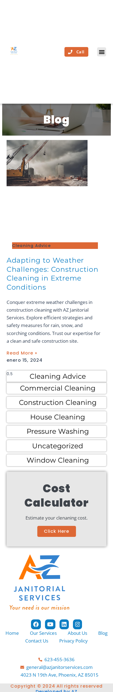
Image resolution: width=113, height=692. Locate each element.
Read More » (22, 353)
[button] (101, 51)
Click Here (56, 531)
